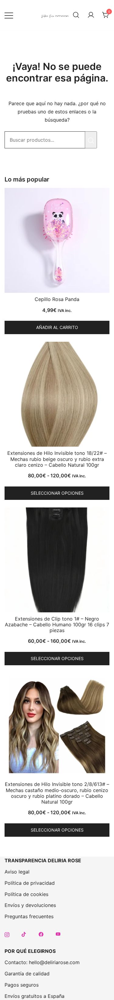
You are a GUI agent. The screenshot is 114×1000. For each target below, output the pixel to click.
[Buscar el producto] (91, 139)
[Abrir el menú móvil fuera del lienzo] (9, 15)
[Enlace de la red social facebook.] (41, 934)
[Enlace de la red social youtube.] (58, 934)
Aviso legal (17, 872)
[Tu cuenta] (91, 15)
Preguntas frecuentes (29, 916)
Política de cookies (26, 894)
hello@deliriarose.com (54, 962)
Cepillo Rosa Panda (57, 299)
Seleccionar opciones (57, 493)
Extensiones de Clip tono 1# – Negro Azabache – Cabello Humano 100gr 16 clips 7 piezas (57, 624)
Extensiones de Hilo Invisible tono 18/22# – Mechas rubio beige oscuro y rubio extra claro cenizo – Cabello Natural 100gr (57, 459)
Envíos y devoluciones (30, 905)
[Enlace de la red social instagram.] (7, 934)
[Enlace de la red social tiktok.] (24, 934)
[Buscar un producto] (76, 15)
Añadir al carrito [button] (57, 327)
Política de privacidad (30, 883)
